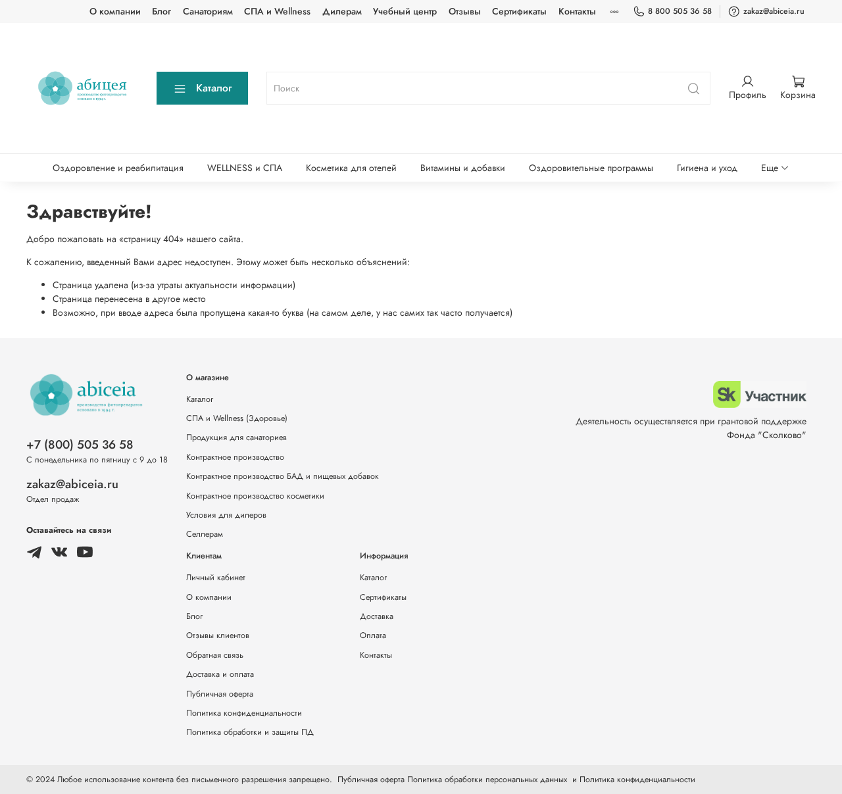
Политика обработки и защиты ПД (250, 732)
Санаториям (208, 11)
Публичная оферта (219, 694)
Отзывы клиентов (217, 635)
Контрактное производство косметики (255, 496)
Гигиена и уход (707, 167)
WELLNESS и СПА (244, 167)
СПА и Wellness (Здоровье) (236, 418)
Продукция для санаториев (236, 437)
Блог (161, 11)
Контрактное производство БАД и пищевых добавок (282, 476)
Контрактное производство (235, 457)
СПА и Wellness (277, 11)
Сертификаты (519, 11)
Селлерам (204, 534)
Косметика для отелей (351, 167)
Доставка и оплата (220, 674)
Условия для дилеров (226, 515)
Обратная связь (214, 655)
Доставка (376, 616)
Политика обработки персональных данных (487, 779)
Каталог (214, 87)
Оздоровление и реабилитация (118, 167)
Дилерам (342, 11)
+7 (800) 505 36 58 (80, 444)
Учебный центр (405, 11)
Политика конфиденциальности (244, 713)
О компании (115, 11)
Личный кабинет (215, 577)
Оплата (373, 635)
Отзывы (465, 11)
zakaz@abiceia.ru (774, 11)
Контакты (577, 11)
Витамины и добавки (462, 167)
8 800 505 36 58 (680, 11)
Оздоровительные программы (591, 167)
